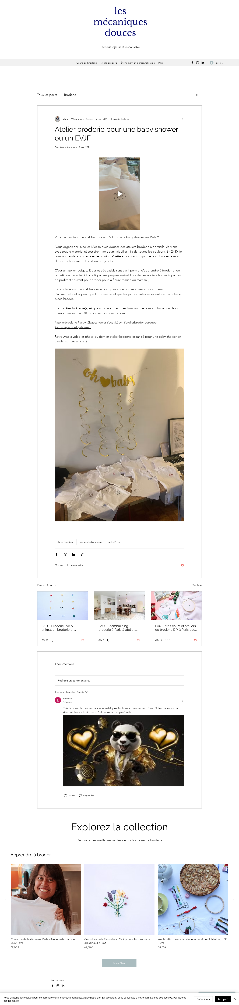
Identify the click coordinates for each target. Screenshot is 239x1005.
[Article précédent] (5, 899)
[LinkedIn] (203, 62)
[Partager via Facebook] (56, 554)
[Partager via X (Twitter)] (65, 554)
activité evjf (114, 541)
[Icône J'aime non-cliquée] (65, 796)
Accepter (223, 999)
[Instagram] (197, 62)
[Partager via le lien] (82, 554)
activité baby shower (91, 541)
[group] (119, 906)
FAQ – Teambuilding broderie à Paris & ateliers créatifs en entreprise (117, 627)
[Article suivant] (233, 899)
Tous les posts (47, 95)
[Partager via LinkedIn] (73, 554)
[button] (197, 95)
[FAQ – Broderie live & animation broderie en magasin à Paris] (62, 605)
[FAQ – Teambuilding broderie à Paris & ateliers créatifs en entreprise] (119, 605)
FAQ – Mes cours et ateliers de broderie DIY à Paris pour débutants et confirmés (175, 627)
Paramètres (203, 999)
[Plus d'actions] (182, 119)
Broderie (70, 95)
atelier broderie (65, 541)
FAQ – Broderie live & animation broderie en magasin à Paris (58, 627)
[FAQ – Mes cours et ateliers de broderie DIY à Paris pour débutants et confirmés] (176, 605)
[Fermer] (235, 999)
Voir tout (197, 584)
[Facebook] (192, 62)
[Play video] (119, 193)
